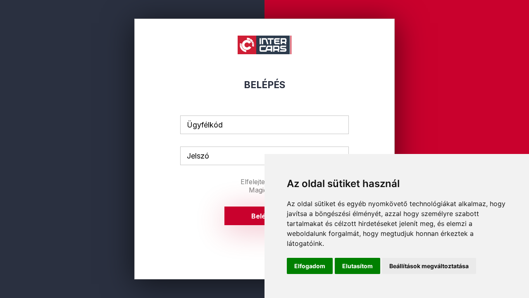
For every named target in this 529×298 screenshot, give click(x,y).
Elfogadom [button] (309, 265)
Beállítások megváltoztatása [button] (429, 265)
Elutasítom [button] (357, 265)
